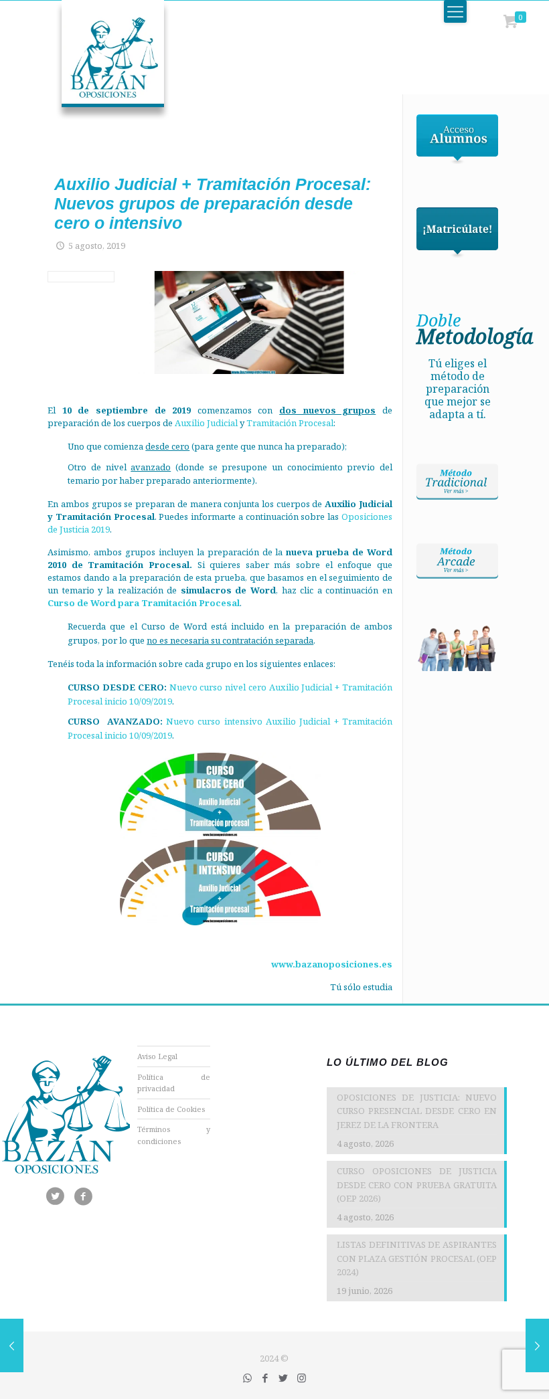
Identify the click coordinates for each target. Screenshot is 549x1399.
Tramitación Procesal (289, 423)
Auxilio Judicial (206, 423)
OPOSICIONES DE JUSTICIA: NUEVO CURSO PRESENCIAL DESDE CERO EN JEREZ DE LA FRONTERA (417, 1111)
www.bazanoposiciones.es (331, 964)
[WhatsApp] (247, 1377)
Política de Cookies (171, 1109)
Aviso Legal (157, 1056)
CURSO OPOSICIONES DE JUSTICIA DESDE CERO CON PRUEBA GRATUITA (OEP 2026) (417, 1185)
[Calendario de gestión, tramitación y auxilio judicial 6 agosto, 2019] (537, 1345)
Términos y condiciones (174, 1135)
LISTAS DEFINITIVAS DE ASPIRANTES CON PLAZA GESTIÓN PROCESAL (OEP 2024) (417, 1258)
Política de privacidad (174, 1083)
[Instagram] (302, 1377)
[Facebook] (265, 1377)
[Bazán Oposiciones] (99, 60)
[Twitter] (284, 1377)
